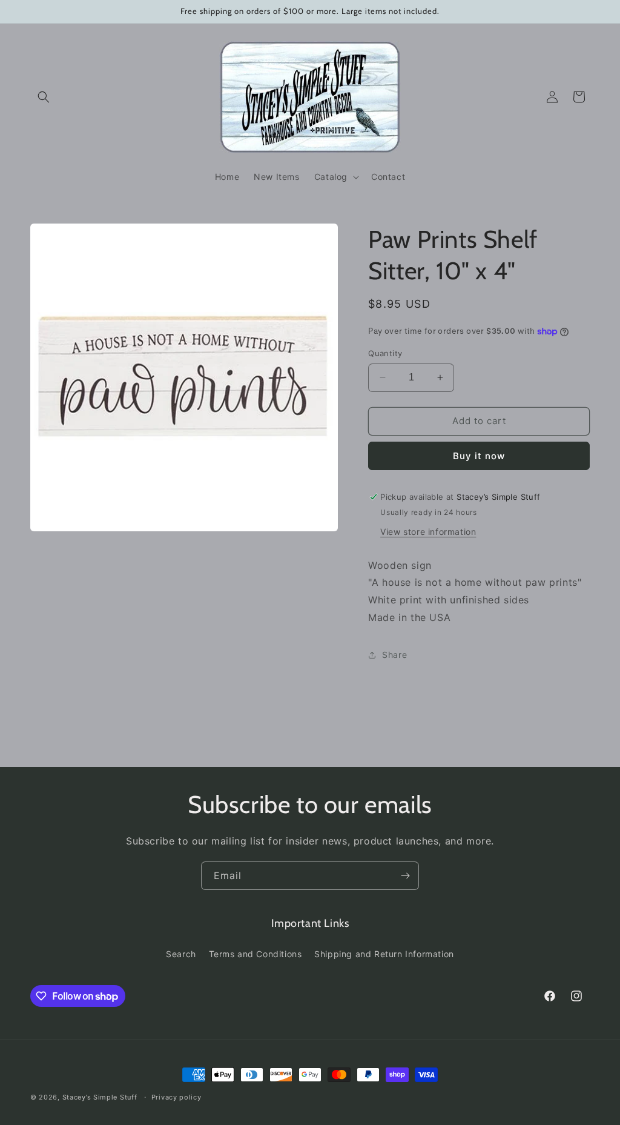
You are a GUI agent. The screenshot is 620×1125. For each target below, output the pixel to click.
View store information (428, 531)
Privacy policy (176, 1097)
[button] (43, 97)
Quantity (385, 353)
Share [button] (394, 654)
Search (181, 954)
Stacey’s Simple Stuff (99, 1097)
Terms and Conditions (255, 954)
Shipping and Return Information (384, 954)
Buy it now (479, 456)
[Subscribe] (405, 875)
